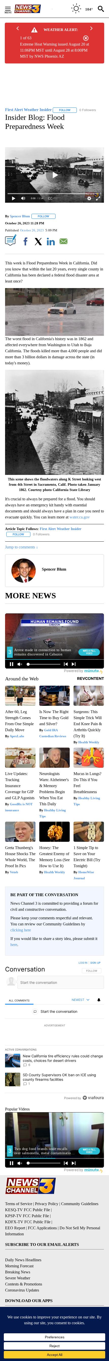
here (13, 945)
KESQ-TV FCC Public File (27, 1210)
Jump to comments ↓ (21, 547)
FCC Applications (42, 1228)
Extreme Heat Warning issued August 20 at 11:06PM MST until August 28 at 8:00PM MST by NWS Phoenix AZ (54, 50)
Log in (83, 962)
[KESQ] (33, 9)
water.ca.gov (79, 517)
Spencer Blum (20, 216)
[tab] (19, 1000)
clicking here (20, 930)
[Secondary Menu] (11, 9)
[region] (54, 1031)
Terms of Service (18, 1204)
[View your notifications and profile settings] (99, 1000)
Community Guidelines (79, 1204)
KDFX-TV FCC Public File (27, 1222)
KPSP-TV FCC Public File (27, 1216)
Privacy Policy (46, 1204)
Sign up (95, 962)
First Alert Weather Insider (60, 529)
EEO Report (15, 1228)
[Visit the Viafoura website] (93, 1098)
